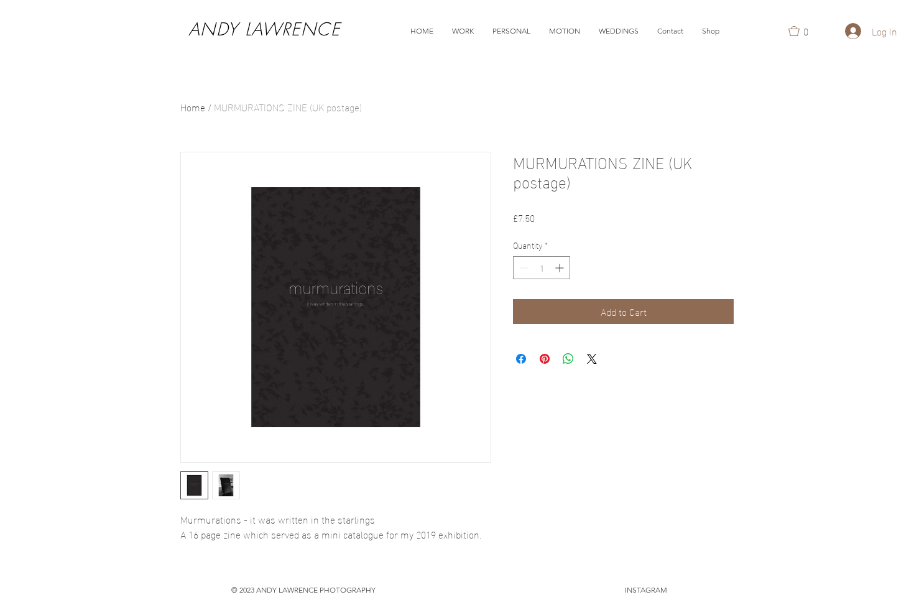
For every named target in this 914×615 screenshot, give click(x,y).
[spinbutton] (541, 268)
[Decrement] (522, 268)
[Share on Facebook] (521, 358)
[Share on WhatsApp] (568, 358)
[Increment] (560, 268)
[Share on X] (591, 358)
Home (192, 107)
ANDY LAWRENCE (264, 28)
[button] (463, 31)
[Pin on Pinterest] (544, 358)
